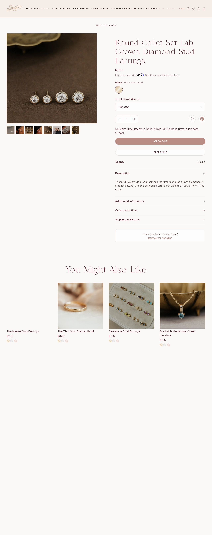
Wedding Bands (61, 9)
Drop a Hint (160, 152)
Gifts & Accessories (151, 9)
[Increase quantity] (134, 119)
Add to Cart (160, 141)
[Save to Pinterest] (201, 118)
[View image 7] (66, 130)
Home (99, 25)
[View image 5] (48, 130)
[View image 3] (29, 130)
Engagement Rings (37, 9)
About (171, 9)
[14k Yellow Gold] (118, 89)
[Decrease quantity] (119, 119)
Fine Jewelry (81, 9)
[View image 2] (20, 130)
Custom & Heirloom (123, 9)
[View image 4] (38, 130)
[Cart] (204, 9)
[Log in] (199, 9)
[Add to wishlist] (192, 118)
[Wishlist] (193, 9)
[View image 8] (76, 130)
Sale (182, 9)
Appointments (100, 9)
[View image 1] (11, 130)
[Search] (188, 9)
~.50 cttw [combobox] (123, 107)
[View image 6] (57, 130)
